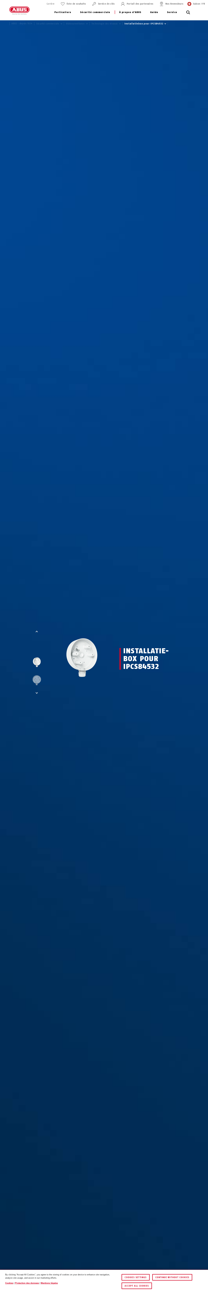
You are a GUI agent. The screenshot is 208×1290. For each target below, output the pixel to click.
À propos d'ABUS (130, 12)
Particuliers (62, 12)
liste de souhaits (76, 3)
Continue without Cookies (172, 1277)
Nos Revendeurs (174, 3)
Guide (154, 12)
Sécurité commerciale (95, 12)
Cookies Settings (135, 1277)
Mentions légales (49, 1283)
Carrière (51, 3)
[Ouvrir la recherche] (188, 14)
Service (172, 12)
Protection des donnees (27, 1283)
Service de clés (106, 3)
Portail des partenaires (140, 3)
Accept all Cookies (137, 1285)
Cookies (9, 1283)
